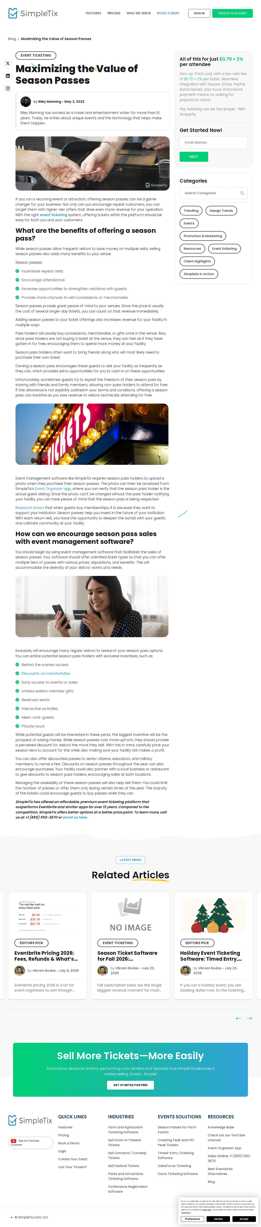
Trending (191, 210)
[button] (249, 1018)
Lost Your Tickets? (72, 1167)
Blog (12, 38)
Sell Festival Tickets (123, 1165)
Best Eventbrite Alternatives (220, 1171)
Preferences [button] (185, 1213)
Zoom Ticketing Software (178, 1173)
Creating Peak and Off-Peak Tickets (176, 1142)
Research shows (29, 507)
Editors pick (114, 942)
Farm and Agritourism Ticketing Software (125, 1129)
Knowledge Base (221, 1127)
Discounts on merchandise (46, 673)
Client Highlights (197, 261)
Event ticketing (36, 55)
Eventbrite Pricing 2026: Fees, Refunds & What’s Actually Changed (210, 959)
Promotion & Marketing (203, 236)
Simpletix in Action (199, 274)
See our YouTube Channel (25, 1143)
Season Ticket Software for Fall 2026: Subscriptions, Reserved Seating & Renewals (45, 962)
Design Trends (221, 210)
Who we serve (139, 13)
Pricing (114, 13)
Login (62, 1151)
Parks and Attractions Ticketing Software (125, 1176)
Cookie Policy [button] (206, 1210)
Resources (192, 248)
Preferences (192, 1219)
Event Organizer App (224, 1148)
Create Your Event (232, 13)
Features (93, 13)
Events (189, 223)
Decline (218, 1219)
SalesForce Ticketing (174, 1165)
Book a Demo (69, 1143)
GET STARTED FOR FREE (130, 1085)
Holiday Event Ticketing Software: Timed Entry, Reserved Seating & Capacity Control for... (127, 962)
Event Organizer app (53, 488)
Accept (244, 1219)
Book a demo (168, 13)
